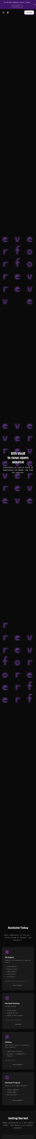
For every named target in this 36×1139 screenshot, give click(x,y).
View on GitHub (17, 985)
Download (29, 12)
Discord (16, 940)
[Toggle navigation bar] (3, 12)
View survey (16, 6)
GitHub (23, 937)
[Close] (34, 4)
